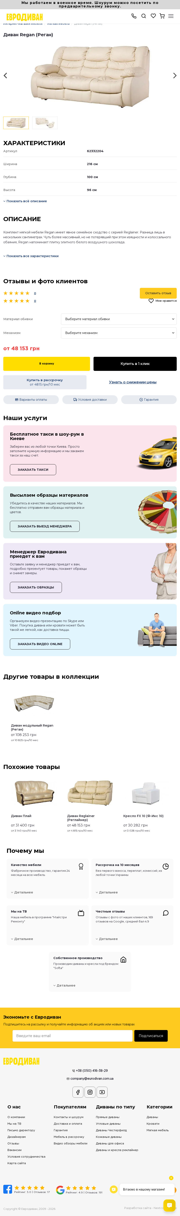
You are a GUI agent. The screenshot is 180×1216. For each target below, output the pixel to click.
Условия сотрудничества (26, 1157)
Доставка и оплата (68, 1124)
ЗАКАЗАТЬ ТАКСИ (33, 470)
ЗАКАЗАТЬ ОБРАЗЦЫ (36, 587)
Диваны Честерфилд (111, 1130)
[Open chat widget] (169, 1205)
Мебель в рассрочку (69, 1137)
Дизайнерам (16, 1137)
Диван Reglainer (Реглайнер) (81, 818)
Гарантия (61, 1130)
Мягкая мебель (158, 1130)
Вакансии (14, 1150)
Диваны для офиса (110, 1143)
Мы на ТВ (14, 1124)
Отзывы (13, 1143)
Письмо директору (21, 1130)
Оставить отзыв (158, 293)
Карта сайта (16, 1163)
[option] (90, 75)
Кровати (153, 1124)
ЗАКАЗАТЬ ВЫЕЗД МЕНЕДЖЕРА (45, 526)
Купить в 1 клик (135, 364)
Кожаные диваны (109, 1137)
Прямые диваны (107, 1117)
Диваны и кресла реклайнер (117, 1150)
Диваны (152, 1117)
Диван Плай (21, 816)
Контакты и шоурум (68, 1117)
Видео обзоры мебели (70, 1143)
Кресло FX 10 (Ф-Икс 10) (143, 816)
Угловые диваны (108, 1124)
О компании (16, 1117)
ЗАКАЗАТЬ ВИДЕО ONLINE (40, 644)
